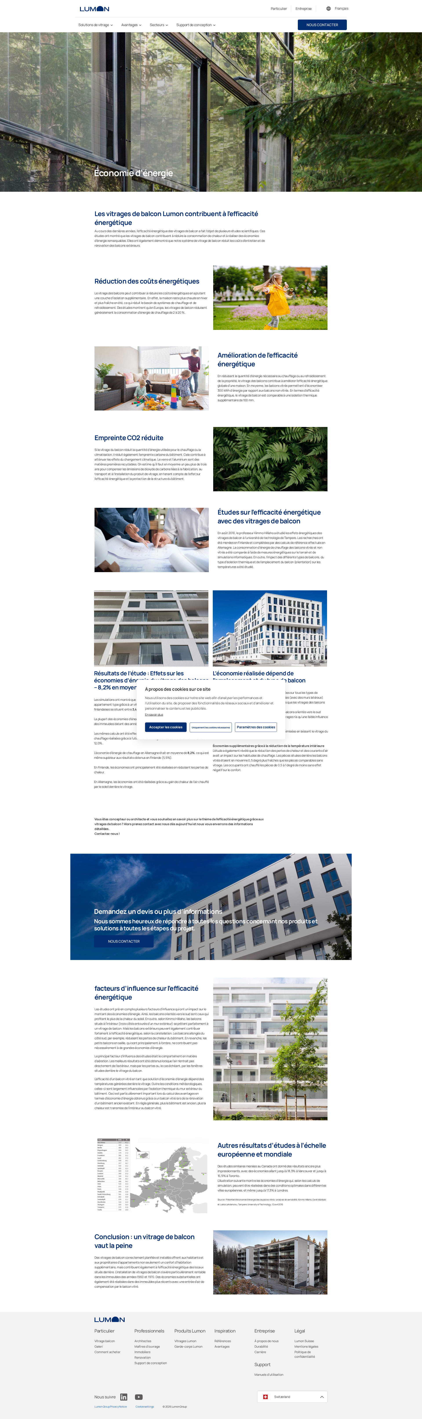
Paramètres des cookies (256, 727)
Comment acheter (107, 1352)
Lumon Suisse (304, 1341)
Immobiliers (142, 1352)
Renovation (143, 1357)
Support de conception (151, 1363)
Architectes (143, 1341)
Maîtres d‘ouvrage (147, 1346)
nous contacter (322, 24)
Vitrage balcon (105, 1341)
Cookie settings (145, 1406)
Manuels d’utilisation (269, 1374)
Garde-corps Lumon (188, 1346)
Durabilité (261, 1346)
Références (223, 1341)
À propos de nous (266, 1341)
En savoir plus (154, 714)
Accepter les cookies (165, 727)
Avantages (222, 1346)
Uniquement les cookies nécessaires (211, 727)
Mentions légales (306, 1346)
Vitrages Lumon (185, 1341)
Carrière (260, 1352)
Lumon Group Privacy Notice (111, 1406)
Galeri (99, 1346)
